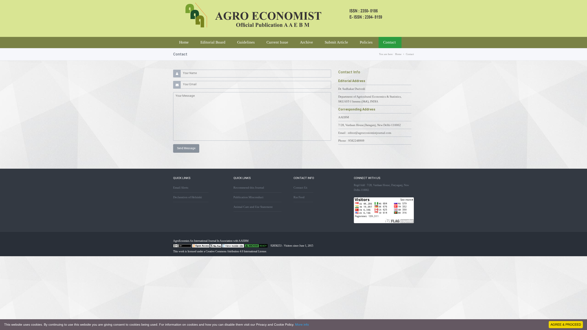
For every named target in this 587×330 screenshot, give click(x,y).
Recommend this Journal (248, 187)
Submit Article (336, 42)
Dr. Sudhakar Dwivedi (351, 89)
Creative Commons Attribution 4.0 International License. (236, 251)
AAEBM (343, 117)
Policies (366, 42)
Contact (389, 42)
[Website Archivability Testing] (256, 246)
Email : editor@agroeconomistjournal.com (364, 133)
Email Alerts (180, 187)
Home (184, 42)
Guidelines (246, 42)
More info (302, 324)
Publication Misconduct (248, 197)
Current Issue (277, 42)
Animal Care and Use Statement (253, 207)
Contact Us (300, 187)
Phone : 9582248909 (351, 140)
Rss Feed (299, 197)
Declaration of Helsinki (187, 197)
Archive (306, 42)
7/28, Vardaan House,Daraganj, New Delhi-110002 (369, 125)
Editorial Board (212, 42)
